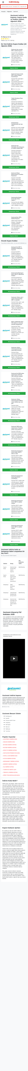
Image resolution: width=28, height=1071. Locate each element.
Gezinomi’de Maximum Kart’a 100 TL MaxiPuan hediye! (17, 274)
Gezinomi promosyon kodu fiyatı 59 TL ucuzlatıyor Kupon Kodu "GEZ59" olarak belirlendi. (17, 491)
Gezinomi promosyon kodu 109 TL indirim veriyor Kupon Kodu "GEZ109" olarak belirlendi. (17, 541)
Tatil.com (7, 727)
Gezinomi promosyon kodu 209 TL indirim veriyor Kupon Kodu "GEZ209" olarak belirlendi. (17, 516)
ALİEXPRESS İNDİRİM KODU (10, 739)
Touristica (7, 731)
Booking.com (8, 716)
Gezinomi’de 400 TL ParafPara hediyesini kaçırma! (16, 248)
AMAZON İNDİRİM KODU (9, 742)
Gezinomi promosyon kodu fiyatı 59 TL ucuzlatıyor (17, 477)
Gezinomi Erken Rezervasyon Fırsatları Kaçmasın (17, 174)
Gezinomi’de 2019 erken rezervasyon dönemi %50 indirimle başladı (17, 375)
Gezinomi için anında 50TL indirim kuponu (17, 50)
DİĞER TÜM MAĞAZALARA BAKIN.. (11, 775)
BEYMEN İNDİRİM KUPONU (9, 744)
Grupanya (7, 722)
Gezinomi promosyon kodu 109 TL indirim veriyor (17, 527)
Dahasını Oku (6, 706)
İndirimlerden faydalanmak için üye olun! (17, 124)
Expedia (7, 718)
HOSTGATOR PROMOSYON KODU (11, 753)
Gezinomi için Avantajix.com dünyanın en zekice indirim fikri (17, 147)
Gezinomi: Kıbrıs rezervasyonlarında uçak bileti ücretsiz (16, 349)
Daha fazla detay (16, 64)
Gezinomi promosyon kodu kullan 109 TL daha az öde (17, 452)
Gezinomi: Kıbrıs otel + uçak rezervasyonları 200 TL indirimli (17, 299)
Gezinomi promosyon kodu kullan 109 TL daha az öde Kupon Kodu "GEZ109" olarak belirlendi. (17, 466)
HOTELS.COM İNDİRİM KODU (10, 755)
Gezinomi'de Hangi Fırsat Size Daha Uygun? (16, 199)
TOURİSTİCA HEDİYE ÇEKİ (9, 769)
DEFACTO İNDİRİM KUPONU (10, 750)
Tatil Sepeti (7, 724)
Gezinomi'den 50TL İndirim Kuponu (16, 218)
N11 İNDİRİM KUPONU (8, 766)
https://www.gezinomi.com (14, 692)
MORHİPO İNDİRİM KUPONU (10, 764)
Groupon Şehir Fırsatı (10, 720)
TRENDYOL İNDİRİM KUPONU (10, 772)
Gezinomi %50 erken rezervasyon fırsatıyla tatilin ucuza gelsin (17, 428)
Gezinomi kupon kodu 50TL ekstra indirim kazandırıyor (17, 75)
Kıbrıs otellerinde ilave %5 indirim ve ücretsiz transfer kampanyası (17, 323)
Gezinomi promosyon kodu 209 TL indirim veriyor (17, 502)
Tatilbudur (7, 729)
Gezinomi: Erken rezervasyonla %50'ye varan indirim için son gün (17, 401)
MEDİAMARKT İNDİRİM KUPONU (11, 761)
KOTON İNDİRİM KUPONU (9, 758)
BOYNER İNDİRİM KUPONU (9, 747)
